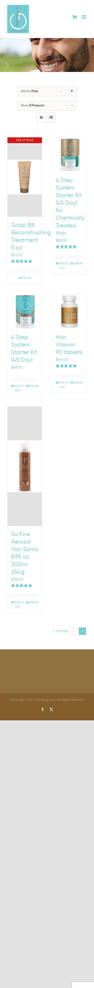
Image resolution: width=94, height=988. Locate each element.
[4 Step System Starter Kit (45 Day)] (24, 311)
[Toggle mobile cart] (74, 17)
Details (26, 278)
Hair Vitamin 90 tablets (69, 345)
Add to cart (63, 265)
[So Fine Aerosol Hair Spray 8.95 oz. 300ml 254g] (24, 466)
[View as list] (51, 117)
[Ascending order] (72, 91)
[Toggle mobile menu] (84, 17)
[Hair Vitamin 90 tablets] (69, 311)
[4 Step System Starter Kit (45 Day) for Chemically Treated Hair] (69, 154)
